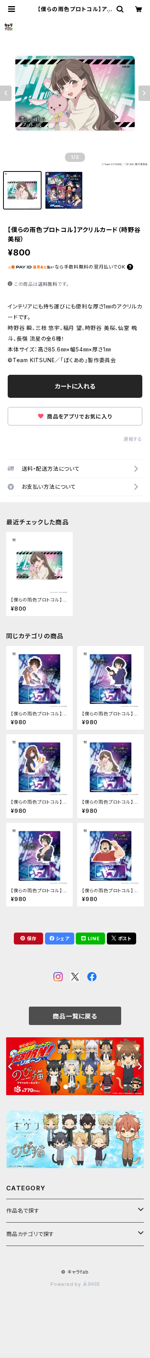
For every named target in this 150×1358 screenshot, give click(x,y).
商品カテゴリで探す (30, 1234)
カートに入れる (75, 386)
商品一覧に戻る (75, 1016)
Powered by (66, 1284)
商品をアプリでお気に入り (78, 416)
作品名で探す (23, 1210)
